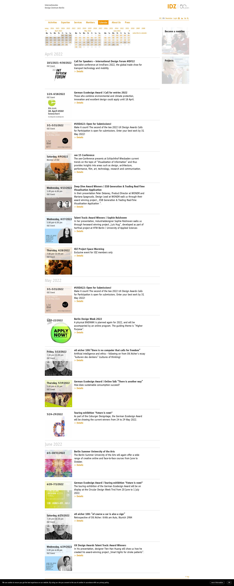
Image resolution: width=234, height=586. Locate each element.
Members (90, 22)
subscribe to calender (140, 33)
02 (66, 35)
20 (55, 42)
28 (59, 45)
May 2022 (87, 31)
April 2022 (58, 31)
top (188, 577)
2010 (132, 28)
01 (63, 35)
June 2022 (117, 31)
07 (59, 38)
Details (80, 71)
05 (51, 38)
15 (63, 40)
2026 (52, 28)
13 (55, 40)
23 (66, 42)
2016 (105, 28)
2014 (116, 28)
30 (66, 45)
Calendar (103, 22)
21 (59, 42)
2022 (73, 28)
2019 (89, 28)
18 (47, 42)
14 (59, 40)
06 (55, 38)
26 (51, 45)
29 (63, 45)
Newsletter (169, 18)
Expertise (65, 22)
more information (217, 582)
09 (66, 38)
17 (70, 40)
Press (127, 22)
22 (63, 42)
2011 (127, 28)
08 (63, 38)
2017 (100, 28)
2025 (57, 28)
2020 (84, 28)
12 (51, 40)
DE (160, 18)
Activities (52, 22)
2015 (111, 28)
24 (70, 42)
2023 (68, 28)
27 (55, 45)
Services (78, 22)
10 (70, 38)
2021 (79, 28)
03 (70, 35)
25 (47, 45)
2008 (143, 28)
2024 (63, 28)
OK (229, 582)
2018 (95, 28)
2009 (138, 28)
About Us (116, 22)
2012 (122, 28)
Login (175, 18)
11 (47, 40)
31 (80, 47)
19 (51, 42)
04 (47, 38)
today (47, 28)
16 (66, 40)
